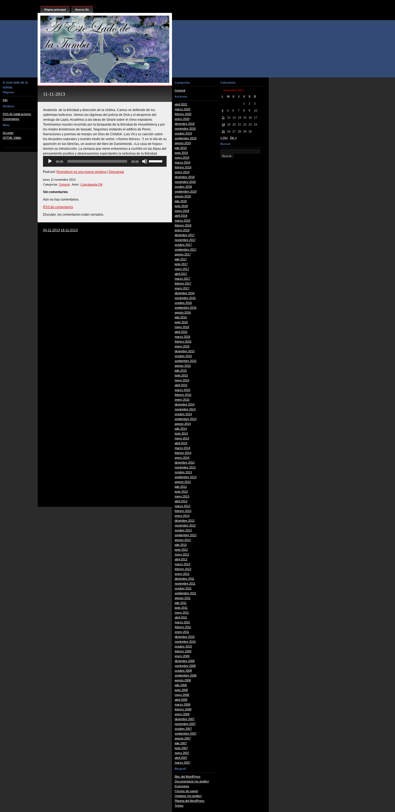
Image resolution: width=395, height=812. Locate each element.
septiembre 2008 (185, 675)
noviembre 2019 (185, 128)
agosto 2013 (183, 481)
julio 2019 (181, 147)
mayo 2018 (182, 210)
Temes (179, 805)
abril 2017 (181, 273)
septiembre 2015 (185, 360)
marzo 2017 (182, 278)
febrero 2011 (183, 627)
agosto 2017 (183, 254)
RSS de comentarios (58, 207)
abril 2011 (181, 617)
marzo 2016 (182, 336)
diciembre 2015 (185, 351)
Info (5, 100)
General (64, 184)
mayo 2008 (182, 694)
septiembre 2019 (185, 138)
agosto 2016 (183, 312)
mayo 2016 (182, 327)
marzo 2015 (182, 389)
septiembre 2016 (185, 307)
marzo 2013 (182, 506)
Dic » (233, 137)
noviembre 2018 (185, 181)
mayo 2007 (182, 752)
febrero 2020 (183, 114)
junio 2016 (181, 322)
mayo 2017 (182, 268)
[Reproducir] (50, 161)
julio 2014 (181, 428)
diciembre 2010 (185, 636)
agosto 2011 (183, 598)
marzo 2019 (182, 162)
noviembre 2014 (185, 409)
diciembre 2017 (185, 235)
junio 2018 (181, 206)
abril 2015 (181, 385)
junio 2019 (181, 152)
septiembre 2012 (185, 535)
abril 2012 (181, 559)
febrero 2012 (183, 569)
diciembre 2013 (185, 462)
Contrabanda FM (91, 184)
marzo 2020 (182, 109)
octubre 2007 (183, 728)
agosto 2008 (183, 680)
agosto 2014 (183, 423)
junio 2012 (181, 549)
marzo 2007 (182, 762)
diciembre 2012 (185, 520)
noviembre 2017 (185, 239)
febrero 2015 (183, 394)
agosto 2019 (183, 143)
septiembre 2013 (185, 477)
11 (223, 117)
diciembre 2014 (185, 404)
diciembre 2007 (185, 719)
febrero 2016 (183, 341)
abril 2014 (181, 443)
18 (223, 124)
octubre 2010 (183, 646)
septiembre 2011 (185, 593)
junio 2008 (181, 690)
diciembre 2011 (184, 578)
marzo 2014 (182, 448)
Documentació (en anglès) (192, 781)
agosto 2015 (183, 365)
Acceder (8, 132)
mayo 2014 (182, 438)
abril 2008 (181, 699)
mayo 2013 (182, 496)
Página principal (55, 9)
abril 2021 (181, 104)
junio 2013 (181, 491)
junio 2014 (181, 433)
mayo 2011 (182, 612)
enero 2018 (182, 230)
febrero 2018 (183, 225)
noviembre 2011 (185, 583)
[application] (105, 161)
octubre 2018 (183, 186)
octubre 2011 (183, 588)
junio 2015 (181, 375)
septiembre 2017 (185, 249)
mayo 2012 (182, 554)
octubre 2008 (183, 670)
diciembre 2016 (185, 293)
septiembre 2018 (185, 191)
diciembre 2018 (185, 177)
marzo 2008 (182, 704)
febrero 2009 (183, 651)
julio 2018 (181, 201)
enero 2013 (182, 515)
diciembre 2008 (185, 661)
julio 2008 (181, 685)
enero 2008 (182, 714)
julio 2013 (181, 486)
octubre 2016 (183, 302)
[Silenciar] (144, 161)
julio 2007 (181, 743)
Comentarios (11, 118)
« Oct (224, 137)
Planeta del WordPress (189, 800)
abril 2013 (181, 501)
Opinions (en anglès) (188, 795)
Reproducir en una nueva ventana (81, 172)
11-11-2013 (54, 94)
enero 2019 (182, 172)
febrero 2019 (183, 167)
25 (223, 131)
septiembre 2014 (185, 419)
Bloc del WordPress (187, 776)
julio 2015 (181, 370)
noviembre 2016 (185, 298)
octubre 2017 (183, 244)
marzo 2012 (182, 564)
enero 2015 (182, 399)
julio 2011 (180, 602)
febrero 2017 (183, 283)
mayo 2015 (182, 380)
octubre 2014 (183, 414)
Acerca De (82, 9)
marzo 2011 (182, 622)
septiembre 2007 (185, 733)
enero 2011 (182, 631)
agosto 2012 (183, 540)
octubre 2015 (183, 356)
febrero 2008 (183, 709)
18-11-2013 (69, 230)
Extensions (182, 786)
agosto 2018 (183, 196)
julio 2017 (181, 259)
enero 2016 (182, 346)
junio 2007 (181, 748)
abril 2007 (181, 757)
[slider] (156, 161)
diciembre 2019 (185, 123)
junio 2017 (181, 264)
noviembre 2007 (185, 723)
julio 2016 (181, 317)
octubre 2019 (183, 133)
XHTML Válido (12, 137)
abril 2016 (181, 331)
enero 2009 (182, 656)
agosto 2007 (183, 738)
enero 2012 (182, 573)
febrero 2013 (183, 510)
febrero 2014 (183, 452)
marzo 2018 (182, 220)
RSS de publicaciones (17, 114)
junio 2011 (181, 607)
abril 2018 (181, 215)
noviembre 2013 (185, 467)
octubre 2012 (183, 530)
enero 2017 (182, 288)
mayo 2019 (182, 157)
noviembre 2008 (185, 665)
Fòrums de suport (186, 791)
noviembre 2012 (185, 525)
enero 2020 (182, 118)
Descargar (116, 172)
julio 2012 (181, 544)
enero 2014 (182, 457)
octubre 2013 (183, 472)
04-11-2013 (51, 230)
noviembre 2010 (185, 641)
